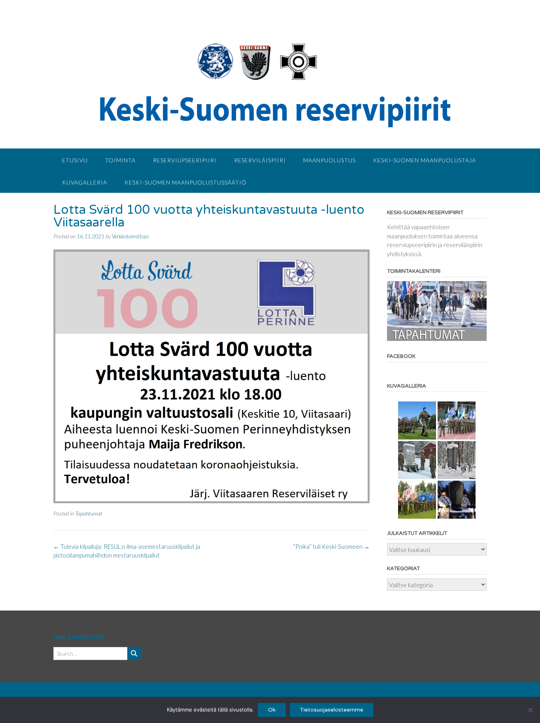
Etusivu (75, 160)
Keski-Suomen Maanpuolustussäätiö (186, 182)
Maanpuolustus (329, 160)
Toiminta (120, 160)
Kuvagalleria (84, 182)
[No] (530, 710)
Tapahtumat (88, 513)
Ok (272, 709)
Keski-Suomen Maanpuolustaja (424, 160)
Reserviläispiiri (260, 160)
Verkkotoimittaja (130, 236)
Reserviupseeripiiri (185, 160)
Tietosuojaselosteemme (331, 709)
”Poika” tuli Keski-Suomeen (331, 546)
